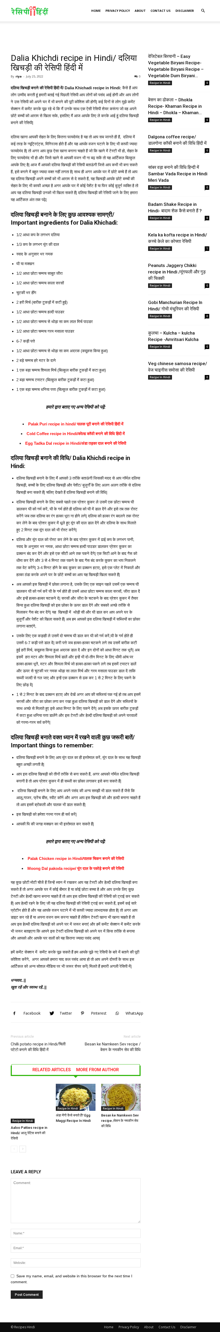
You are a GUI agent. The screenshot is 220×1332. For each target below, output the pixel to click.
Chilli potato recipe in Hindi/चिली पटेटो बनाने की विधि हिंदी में (38, 1047)
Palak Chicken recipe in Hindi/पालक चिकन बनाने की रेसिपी (76, 858)
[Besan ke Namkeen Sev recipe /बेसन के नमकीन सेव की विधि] (121, 1097)
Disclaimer (184, 11)
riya (19, 76)
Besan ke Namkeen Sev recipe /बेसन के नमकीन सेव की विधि (113, 1047)
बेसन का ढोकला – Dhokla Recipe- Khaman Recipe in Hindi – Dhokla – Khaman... (175, 106)
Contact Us (161, 11)
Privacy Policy (117, 11)
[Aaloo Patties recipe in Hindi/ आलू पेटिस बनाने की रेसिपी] (30, 1103)
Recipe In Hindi (22, 1121)
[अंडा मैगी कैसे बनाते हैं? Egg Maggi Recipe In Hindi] (75, 1097)
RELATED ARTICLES (51, 1070)
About (140, 11)
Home (96, 11)
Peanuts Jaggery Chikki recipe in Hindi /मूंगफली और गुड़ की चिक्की (177, 272)
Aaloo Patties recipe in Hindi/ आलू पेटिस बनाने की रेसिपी (29, 1133)
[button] (202, 10)
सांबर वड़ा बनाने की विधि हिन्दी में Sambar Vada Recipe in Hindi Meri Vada (177, 174)
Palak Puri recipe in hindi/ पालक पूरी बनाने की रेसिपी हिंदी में (75, 424)
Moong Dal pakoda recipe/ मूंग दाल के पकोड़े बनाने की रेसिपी (75, 868)
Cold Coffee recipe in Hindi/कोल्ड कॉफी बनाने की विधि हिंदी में (76, 433)
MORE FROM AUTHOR (97, 1070)
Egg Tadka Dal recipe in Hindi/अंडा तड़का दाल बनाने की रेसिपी (75, 443)
